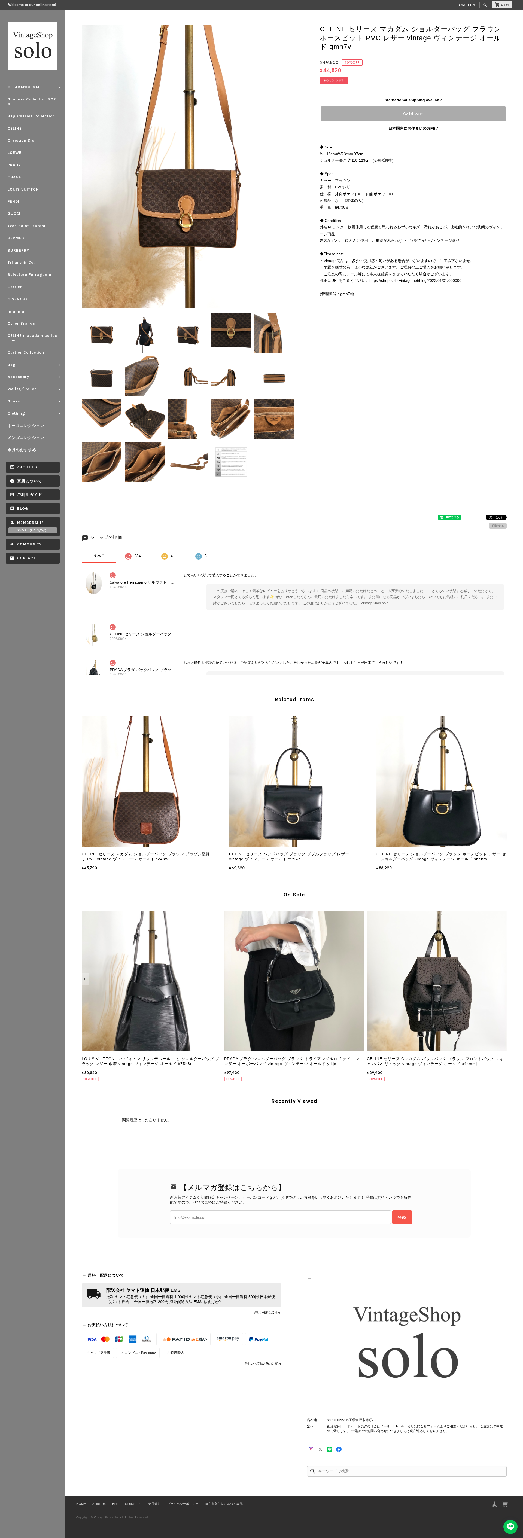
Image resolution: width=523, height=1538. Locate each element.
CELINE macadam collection (32, 338)
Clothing (16, 413)
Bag (12, 364)
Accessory (18, 376)
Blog (22, 508)
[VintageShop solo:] (407, 1345)
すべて (99, 556)
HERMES (16, 238)
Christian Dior (22, 140)
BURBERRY (18, 250)
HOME (81, 1503)
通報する (498, 525)
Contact (26, 558)
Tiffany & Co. (21, 262)
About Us (466, 5)
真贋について (29, 481)
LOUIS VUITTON (23, 189)
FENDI (13, 201)
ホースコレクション (26, 425)
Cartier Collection (26, 352)
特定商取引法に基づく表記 (224, 1503)
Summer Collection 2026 (32, 101)
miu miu (16, 311)
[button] (85, 979)
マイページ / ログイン (32, 530)
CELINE (15, 128)
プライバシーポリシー (183, 1503)
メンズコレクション (26, 437)
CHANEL (15, 177)
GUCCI (14, 213)
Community (29, 544)
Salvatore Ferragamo (29, 274)
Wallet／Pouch (22, 389)
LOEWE (15, 152)
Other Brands (21, 323)
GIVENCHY (18, 299)
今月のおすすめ (22, 450)
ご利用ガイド (29, 495)
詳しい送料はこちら (267, 1312)
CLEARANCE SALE (25, 87)
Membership (30, 523)
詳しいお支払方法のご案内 (263, 1363)
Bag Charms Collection (31, 116)
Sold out (413, 114)
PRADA (14, 165)
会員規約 (154, 1503)
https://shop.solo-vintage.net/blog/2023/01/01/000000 (415, 280)
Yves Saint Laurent (27, 226)
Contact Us (133, 1503)
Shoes (14, 401)
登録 (402, 1217)
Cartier (15, 287)
